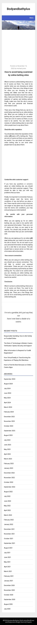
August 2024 (8, 384)
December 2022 (9, 473)
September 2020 (9, 599)
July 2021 (7, 553)
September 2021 (9, 543)
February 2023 (9, 463)
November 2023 (9, 421)
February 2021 (9, 576)
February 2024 (9, 412)
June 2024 (7, 393)
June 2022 (7, 501)
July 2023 (7, 440)
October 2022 (8, 482)
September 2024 (9, 379)
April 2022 (7, 510)
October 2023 (8, 426)
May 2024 (7, 398)
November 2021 (9, 534)
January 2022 (8, 524)
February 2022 (9, 520)
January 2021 (8, 581)
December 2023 (9, 417)
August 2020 (8, 604)
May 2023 (7, 449)
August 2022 (8, 492)
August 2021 (8, 548)
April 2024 (7, 402)
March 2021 (8, 571)
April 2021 (7, 567)
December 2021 (9, 529)
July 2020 (7, 609)
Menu (31, 18)
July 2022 (7, 496)
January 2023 (8, 468)
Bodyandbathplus (18, 9)
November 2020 (9, 590)
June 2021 (7, 557)
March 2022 (8, 515)
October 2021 (8, 539)
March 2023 (8, 459)
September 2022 (9, 487)
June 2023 (7, 445)
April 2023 (7, 454)
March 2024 (8, 407)
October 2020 (8, 595)
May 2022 (7, 506)
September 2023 (9, 431)
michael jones (21, 68)
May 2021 (7, 562)
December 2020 (9, 585)
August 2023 (8, 435)
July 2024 (7, 388)
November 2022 (9, 478)
